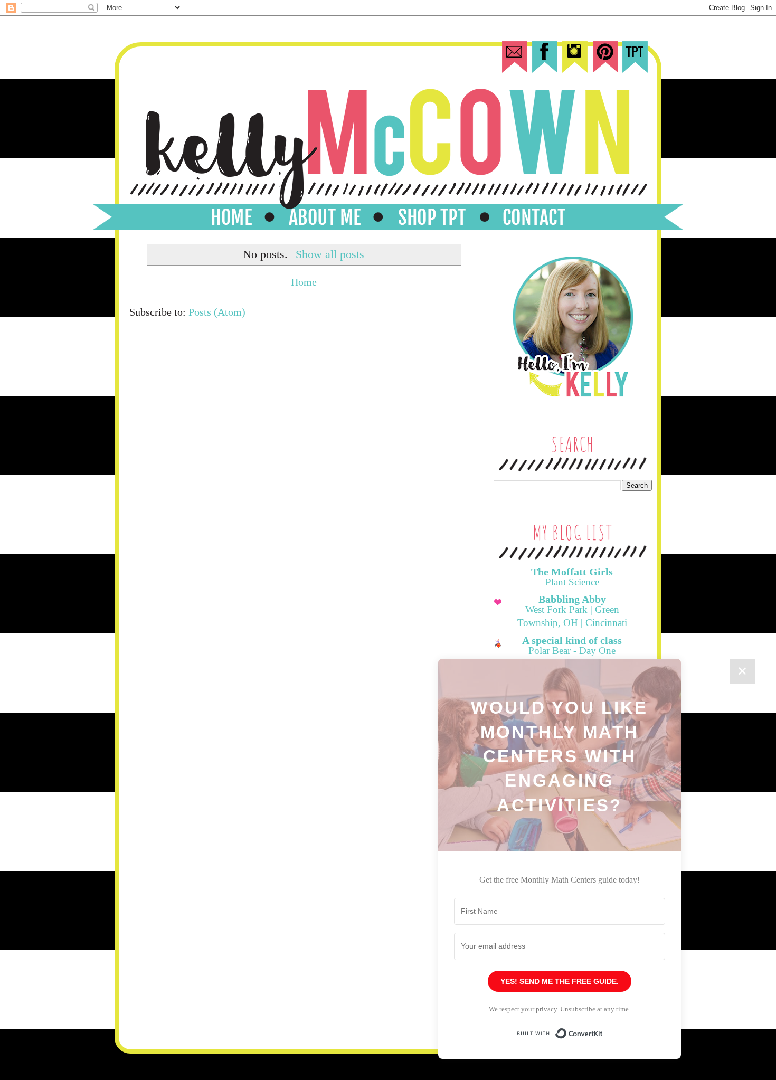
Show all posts (330, 254)
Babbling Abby (572, 599)
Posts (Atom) (216, 312)
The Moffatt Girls (572, 571)
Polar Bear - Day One (572, 650)
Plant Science (572, 582)
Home (304, 282)
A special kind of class (572, 640)
